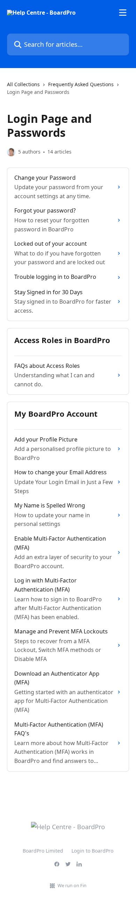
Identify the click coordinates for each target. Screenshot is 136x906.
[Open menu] (122, 12)
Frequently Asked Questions (81, 84)
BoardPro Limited (43, 850)
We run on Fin (72, 885)
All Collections (23, 84)
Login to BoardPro (92, 850)
